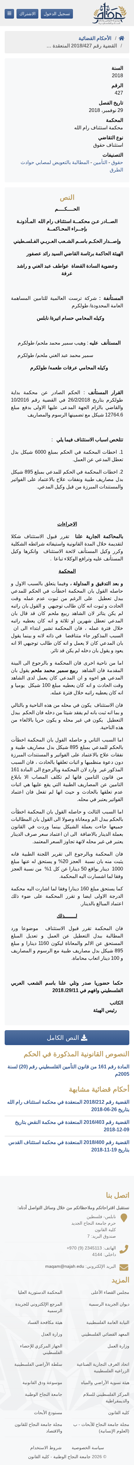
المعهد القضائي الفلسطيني (105, 1334)
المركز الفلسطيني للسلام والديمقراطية (106, 1397)
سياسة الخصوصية (88, 1447)
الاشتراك (27, 13)
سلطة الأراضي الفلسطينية (38, 1364)
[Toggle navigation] (9, 14)
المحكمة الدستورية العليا (40, 1292)
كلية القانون (118, 1412)
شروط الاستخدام (46, 1447)
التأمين (100, 162)
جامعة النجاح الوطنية (43, 1394)
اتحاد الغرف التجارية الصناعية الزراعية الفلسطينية (103, 1367)
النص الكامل (64, 1037)
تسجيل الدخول (57, 13)
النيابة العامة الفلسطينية (107, 1322)
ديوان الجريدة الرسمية (109, 1304)
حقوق (117, 162)
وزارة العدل (51, 1334)
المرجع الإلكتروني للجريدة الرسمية (38, 1307)
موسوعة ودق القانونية (42, 1382)
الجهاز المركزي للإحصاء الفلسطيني (41, 1349)
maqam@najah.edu (64, 1266)
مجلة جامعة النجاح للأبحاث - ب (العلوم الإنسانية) (101, 1427)
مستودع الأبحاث (48, 1412)
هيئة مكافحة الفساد (44, 1322)
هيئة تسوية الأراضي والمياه (105, 1382)
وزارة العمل (118, 1345)
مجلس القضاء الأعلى (110, 1292)
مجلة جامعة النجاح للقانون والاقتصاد (38, 1427)
